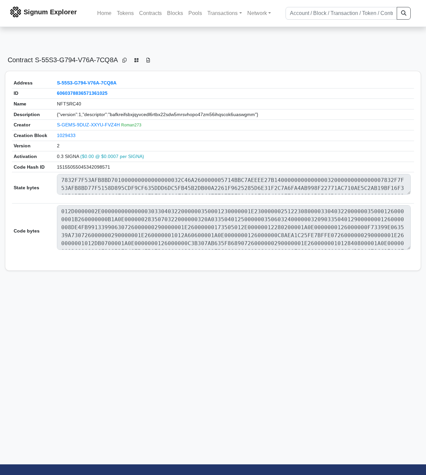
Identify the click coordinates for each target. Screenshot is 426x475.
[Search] (404, 13)
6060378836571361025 (82, 93)
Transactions (222, 13)
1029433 (66, 135)
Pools (195, 13)
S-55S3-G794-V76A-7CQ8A (86, 82)
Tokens (125, 13)
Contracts (150, 13)
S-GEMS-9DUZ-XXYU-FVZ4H (89, 124)
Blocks (175, 13)
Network (257, 13)
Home (104, 13)
